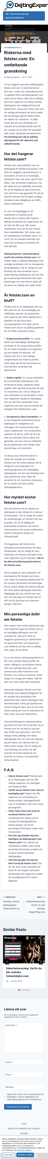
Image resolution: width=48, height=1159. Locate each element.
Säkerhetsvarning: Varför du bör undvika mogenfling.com (35, 904)
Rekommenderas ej (13, 48)
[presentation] (24, 949)
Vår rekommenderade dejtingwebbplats (17, 16)
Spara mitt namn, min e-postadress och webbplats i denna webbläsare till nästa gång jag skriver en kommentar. (25, 1097)
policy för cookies (24, 1150)
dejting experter (13, 77)
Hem (24, 1123)
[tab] (19, 990)
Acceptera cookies (25, 1155)
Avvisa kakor (8, 1155)
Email (9, 1074)
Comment (11, 1025)
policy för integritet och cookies (24, 1128)
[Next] (41, 961)
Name (9, 1062)
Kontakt (24, 1133)
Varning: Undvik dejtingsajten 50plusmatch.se (11, 903)
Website (9, 1087)
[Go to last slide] (7, 961)
